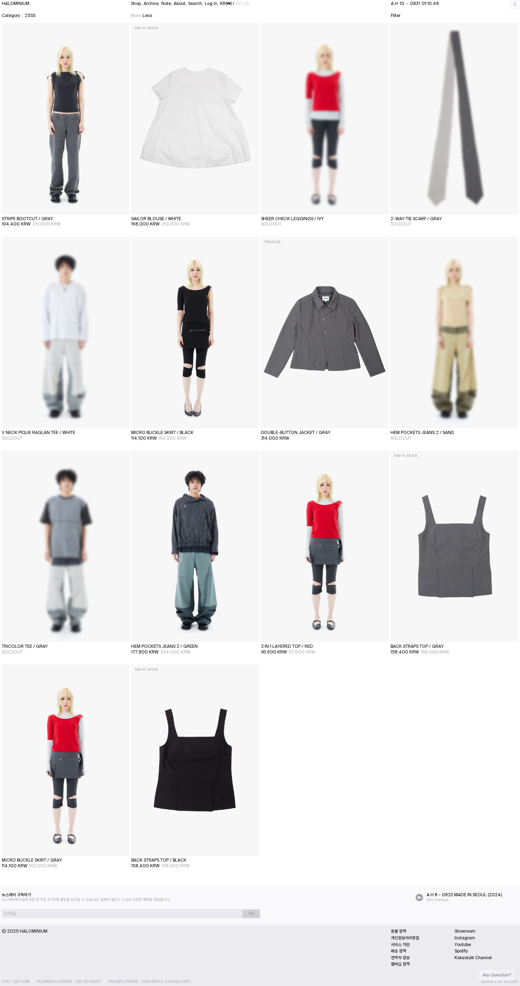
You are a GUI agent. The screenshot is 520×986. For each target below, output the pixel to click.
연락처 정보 (400, 958)
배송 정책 (398, 951)
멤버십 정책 (400, 964)
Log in (211, 3)
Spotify (461, 951)
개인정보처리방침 (405, 938)
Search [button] (195, 3)
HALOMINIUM (15, 3)
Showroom (465, 931)
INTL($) (242, 3)
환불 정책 (398, 931)
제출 (251, 913)
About (179, 3)
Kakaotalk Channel (473, 958)
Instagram (465, 938)
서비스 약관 (400, 945)
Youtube (463, 945)
